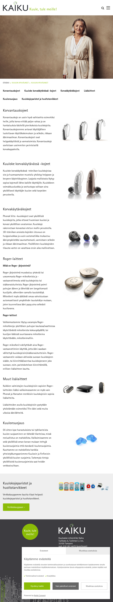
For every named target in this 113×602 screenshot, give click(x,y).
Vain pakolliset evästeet (65, 586)
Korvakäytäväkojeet (70, 90)
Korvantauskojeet (11, 90)
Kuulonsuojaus (10, 98)
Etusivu (6, 83)
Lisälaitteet (89, 90)
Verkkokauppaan (15, 507)
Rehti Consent (39, 596)
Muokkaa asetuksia (94, 586)
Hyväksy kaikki (37, 586)
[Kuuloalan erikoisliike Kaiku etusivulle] (52, 7)
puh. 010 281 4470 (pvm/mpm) (73, 546)
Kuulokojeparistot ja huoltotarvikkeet (40, 98)
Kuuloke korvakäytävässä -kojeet (40, 90)
